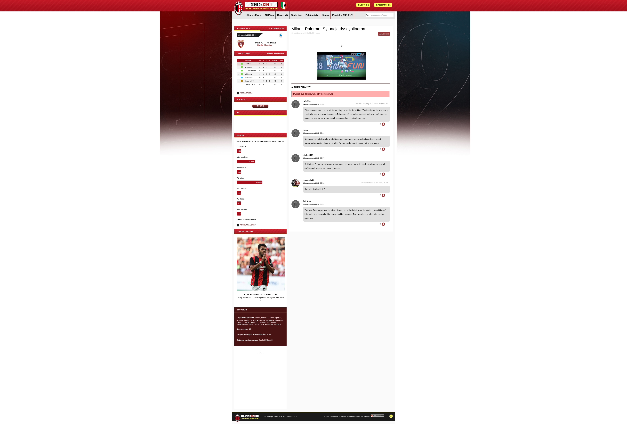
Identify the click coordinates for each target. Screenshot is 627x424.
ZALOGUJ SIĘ (363, 5)
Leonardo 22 (308, 180)
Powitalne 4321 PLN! (342, 15)
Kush (305, 130)
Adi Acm (307, 201)
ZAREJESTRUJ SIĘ (383, 5)
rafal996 (307, 101)
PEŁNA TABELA (246, 93)
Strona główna (254, 15)
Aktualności (384, 34)
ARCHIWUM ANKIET (248, 225)
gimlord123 (308, 155)
